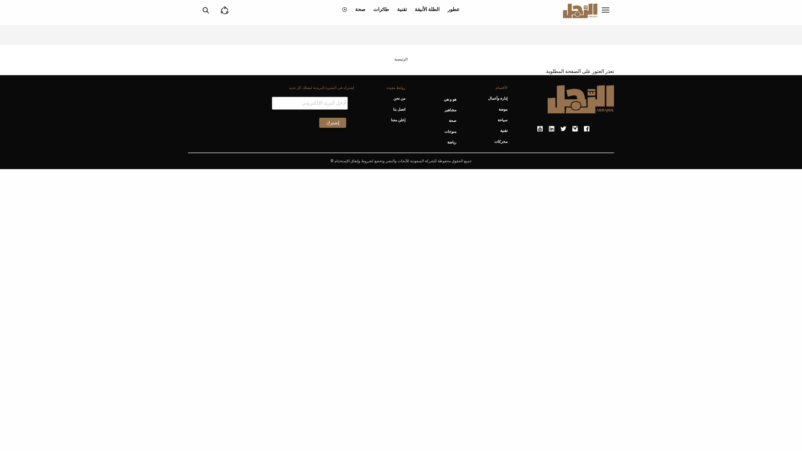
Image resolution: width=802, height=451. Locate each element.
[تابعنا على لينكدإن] (551, 129)
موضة (503, 109)
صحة (360, 9)
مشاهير (450, 110)
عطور (454, 9)
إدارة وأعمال (498, 98)
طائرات (381, 9)
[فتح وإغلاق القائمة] (605, 11)
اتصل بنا (399, 109)
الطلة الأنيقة (427, 9)
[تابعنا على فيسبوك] (586, 129)
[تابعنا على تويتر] (563, 129)
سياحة (503, 120)
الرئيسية (401, 59)
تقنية (402, 9)
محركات (501, 141)
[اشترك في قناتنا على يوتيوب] (540, 129)
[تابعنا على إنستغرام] (575, 129)
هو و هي (450, 99)
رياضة (451, 142)
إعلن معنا (398, 120)
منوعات (450, 131)
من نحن (399, 98)
